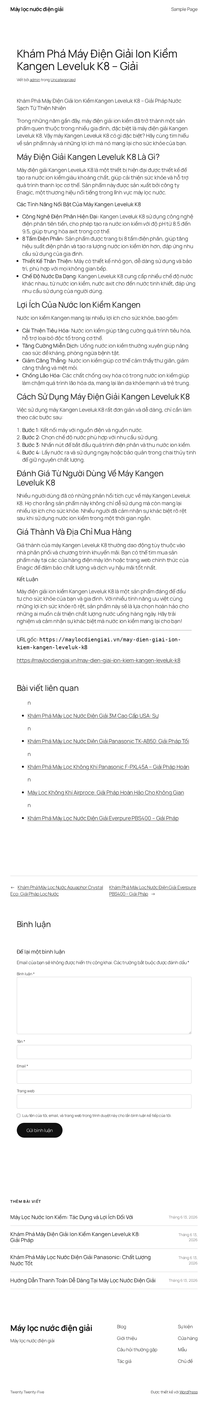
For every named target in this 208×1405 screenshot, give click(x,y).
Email (22, 1065)
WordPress (189, 1391)
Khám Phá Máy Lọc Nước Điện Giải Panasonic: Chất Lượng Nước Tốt (80, 1260)
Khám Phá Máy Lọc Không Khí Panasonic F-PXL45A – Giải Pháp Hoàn (109, 766)
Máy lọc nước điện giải (36, 9)
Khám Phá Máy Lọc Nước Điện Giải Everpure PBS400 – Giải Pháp (103, 818)
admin (35, 79)
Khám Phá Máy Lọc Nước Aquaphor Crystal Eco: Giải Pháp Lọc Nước (56, 890)
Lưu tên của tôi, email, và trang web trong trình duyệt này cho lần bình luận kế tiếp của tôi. (96, 1115)
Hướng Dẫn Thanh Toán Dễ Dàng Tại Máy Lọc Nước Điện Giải (83, 1280)
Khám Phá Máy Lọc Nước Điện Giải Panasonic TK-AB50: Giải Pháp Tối (108, 741)
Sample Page (184, 9)
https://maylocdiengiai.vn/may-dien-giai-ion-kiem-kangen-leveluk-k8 (98, 660)
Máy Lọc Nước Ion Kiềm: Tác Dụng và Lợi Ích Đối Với (71, 1217)
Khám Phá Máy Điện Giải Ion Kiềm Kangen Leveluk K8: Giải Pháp (75, 1237)
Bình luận (26, 973)
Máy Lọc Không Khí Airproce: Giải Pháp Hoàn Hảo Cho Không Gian (106, 792)
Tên (21, 1041)
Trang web (25, 1090)
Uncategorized (63, 79)
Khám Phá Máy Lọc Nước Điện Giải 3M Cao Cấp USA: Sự (93, 715)
